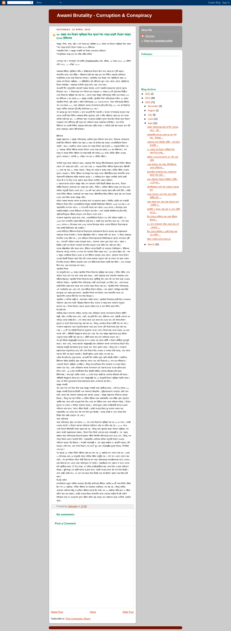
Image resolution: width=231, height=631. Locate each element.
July (150, 115)
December (153, 106)
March (151, 244)
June (151, 119)
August (152, 110)
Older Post (128, 612)
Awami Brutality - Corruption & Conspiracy (104, 15)
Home (93, 612)
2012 (148, 94)
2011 (148, 98)
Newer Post (57, 612)
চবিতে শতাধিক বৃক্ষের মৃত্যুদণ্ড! (159, 239)
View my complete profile (158, 41)
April (150, 123)
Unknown (149, 36)
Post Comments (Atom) (78, 618)
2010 (148, 102)
